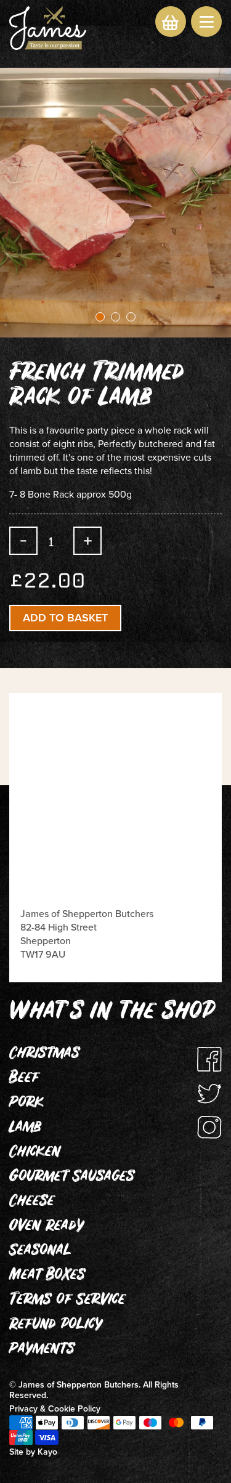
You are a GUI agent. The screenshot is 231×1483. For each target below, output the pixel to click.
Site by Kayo (33, 1452)
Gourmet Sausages (71, 1177)
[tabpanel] (115, 202)
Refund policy (55, 1325)
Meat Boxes (47, 1276)
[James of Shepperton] (47, 28)
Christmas (44, 1054)
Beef (24, 1079)
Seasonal (40, 1251)
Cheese (31, 1202)
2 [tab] (115, 316)
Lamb (25, 1128)
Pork (26, 1103)
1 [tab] (100, 316)
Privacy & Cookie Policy (54, 1409)
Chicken (34, 1153)
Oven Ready (46, 1227)
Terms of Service (67, 1301)
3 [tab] (131, 316)
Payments (42, 1350)
